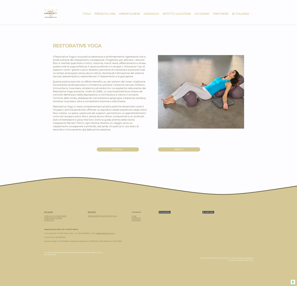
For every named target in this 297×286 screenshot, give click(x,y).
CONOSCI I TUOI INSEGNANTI (55, 216)
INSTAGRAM (136, 220)
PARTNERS (221, 13)
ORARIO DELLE (50, 218)
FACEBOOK (136, 218)
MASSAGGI (151, 13)
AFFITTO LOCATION (177, 13)
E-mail (134, 216)
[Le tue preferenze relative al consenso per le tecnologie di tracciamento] (293, 282)
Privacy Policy (165, 212)
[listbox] (242, 13)
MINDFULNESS (129, 13)
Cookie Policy (209, 212)
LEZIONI (59, 218)
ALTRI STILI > (117, 149)
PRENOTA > (179, 149)
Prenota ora (105, 13)
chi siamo (202, 13)
